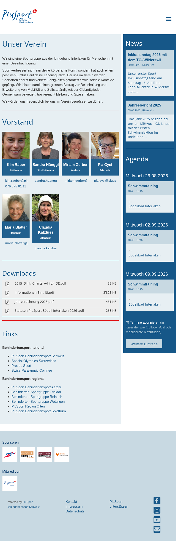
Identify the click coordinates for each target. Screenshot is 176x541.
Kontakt (71, 502)
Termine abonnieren (144, 322)
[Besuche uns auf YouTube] (157, 521)
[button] (150, 197)
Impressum (74, 506)
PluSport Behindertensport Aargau (36, 387)
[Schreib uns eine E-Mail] (157, 530)
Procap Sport (21, 366)
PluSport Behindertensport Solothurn (38, 411)
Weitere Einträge (144, 344)
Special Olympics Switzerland (33, 361)
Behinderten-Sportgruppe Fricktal (36, 392)
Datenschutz (75, 511)
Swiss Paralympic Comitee (31, 370)
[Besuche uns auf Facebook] (157, 502)
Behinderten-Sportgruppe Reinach (36, 397)
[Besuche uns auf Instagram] (157, 511)
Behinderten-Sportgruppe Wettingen (38, 401)
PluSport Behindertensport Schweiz (37, 356)
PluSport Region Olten (28, 406)
